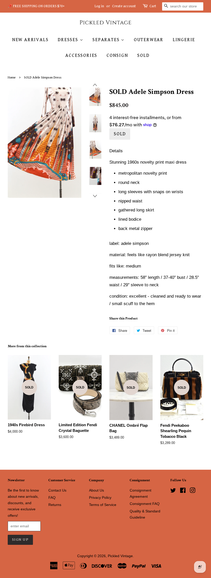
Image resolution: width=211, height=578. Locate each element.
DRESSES (69, 39)
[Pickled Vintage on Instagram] (192, 491)
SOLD (143, 55)
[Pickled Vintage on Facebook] (183, 491)
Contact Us (57, 490)
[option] (91, 96)
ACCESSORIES (81, 55)
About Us (96, 490)
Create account (124, 6)
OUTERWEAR (148, 39)
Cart (153, 6)
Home (12, 77)
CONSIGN (117, 55)
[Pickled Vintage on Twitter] (173, 491)
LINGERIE (184, 39)
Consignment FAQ (145, 504)
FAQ (52, 497)
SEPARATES (106, 39)
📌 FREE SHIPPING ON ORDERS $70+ (36, 6)
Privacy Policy (100, 497)
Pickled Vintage (120, 556)
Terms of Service (102, 505)
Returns (54, 505)
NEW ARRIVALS (30, 39)
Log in (99, 6)
